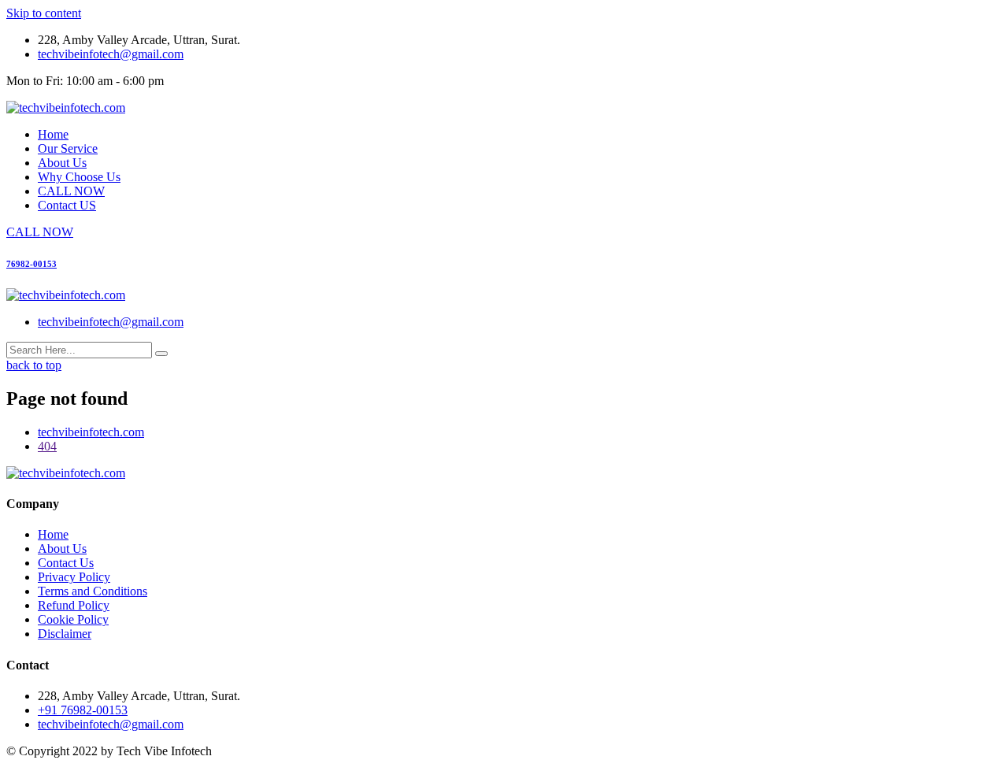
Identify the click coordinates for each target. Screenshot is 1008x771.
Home (53, 134)
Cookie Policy (73, 619)
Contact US (67, 205)
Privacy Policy (74, 577)
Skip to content (43, 13)
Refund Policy (73, 605)
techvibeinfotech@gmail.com (110, 54)
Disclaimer (64, 633)
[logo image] (65, 295)
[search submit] (161, 353)
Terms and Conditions (92, 591)
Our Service (68, 148)
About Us (62, 162)
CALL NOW (71, 191)
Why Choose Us (79, 176)
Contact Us (66, 562)
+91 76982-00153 (83, 710)
